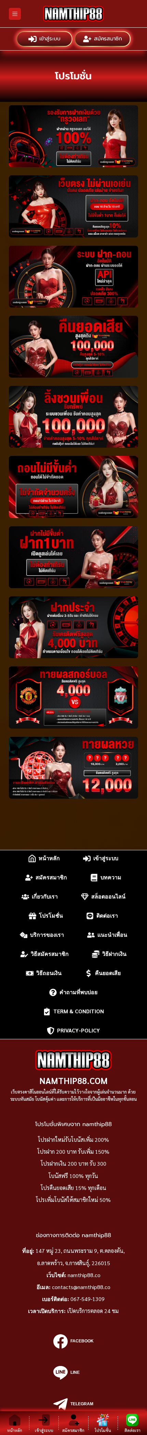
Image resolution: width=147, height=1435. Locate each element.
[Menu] (15, 14)
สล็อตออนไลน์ (108, 896)
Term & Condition (78, 1011)
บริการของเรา (47, 934)
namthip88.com (73, 1080)
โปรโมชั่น (51, 915)
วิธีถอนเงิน (49, 973)
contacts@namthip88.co (81, 1286)
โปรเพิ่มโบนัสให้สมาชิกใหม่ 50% (73, 1199)
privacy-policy (78, 1030)
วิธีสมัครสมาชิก (50, 954)
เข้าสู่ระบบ (50, 39)
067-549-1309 (87, 1298)
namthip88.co (84, 1274)
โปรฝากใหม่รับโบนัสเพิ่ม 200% (73, 1139)
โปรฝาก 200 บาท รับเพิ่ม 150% (73, 1151)
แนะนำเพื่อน (112, 934)
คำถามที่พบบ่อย (78, 992)
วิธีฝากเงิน (114, 954)
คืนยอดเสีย (108, 973)
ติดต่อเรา (107, 915)
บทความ (111, 877)
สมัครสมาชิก (108, 39)
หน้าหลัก (49, 858)
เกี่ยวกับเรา (45, 896)
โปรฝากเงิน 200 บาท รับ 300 (73, 1163)
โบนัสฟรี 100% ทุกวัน (73, 1175)
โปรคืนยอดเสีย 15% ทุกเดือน (73, 1187)
